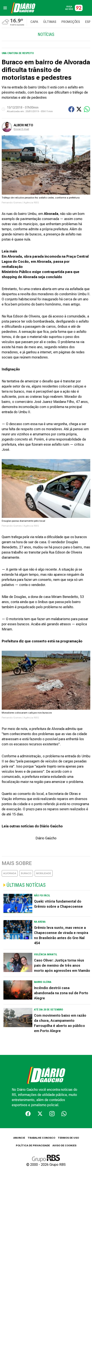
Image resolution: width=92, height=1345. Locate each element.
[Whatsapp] (64, 1113)
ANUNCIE (19, 1137)
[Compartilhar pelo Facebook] (71, 109)
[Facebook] (28, 1113)
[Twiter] (40, 1113)
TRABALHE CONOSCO (41, 1137)
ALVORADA (9, 873)
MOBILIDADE (43, 873)
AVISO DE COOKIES (64, 1145)
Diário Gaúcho (46, 838)
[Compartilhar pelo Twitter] (79, 109)
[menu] (5, 7)
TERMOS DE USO (68, 1137)
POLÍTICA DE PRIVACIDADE (33, 1145)
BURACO (26, 873)
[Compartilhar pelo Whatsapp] (86, 109)
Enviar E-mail (21, 129)
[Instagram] (52, 1113)
